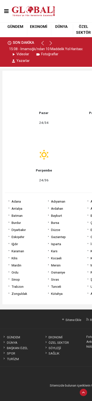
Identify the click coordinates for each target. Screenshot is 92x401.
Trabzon (18, 286)
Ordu (15, 272)
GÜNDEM (15, 26)
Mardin (16, 265)
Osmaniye (58, 272)
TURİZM (13, 359)
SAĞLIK (54, 353)
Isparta (56, 244)
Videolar (22, 54)
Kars (54, 251)
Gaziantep (58, 237)
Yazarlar (23, 61)
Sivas (55, 279)
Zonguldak (19, 294)
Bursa (55, 223)
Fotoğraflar (49, 54)
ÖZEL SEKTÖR (59, 342)
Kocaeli (56, 258)
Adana (16, 201)
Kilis (14, 258)
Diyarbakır (19, 230)
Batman (17, 216)
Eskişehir (18, 237)
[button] (44, 45)
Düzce (55, 230)
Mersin (56, 265)
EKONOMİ (38, 26)
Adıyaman (58, 201)
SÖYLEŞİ (55, 348)
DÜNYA (61, 26)
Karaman (18, 251)
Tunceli (56, 286)
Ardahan (57, 208)
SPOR (11, 353)
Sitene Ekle (73, 320)
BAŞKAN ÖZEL (17, 348)
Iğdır (15, 244)
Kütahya (57, 294)
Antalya (17, 208)
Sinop (16, 279)
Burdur (16, 223)
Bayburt (56, 216)
